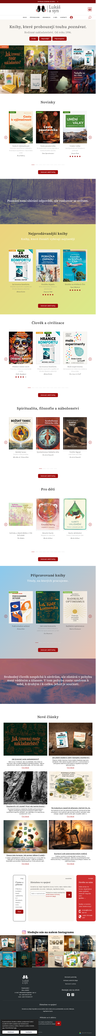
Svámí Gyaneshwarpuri (48, 153)
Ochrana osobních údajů (70, 980)
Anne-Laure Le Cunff (75, 374)
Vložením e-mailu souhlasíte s (55, 894)
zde (3, 1028)
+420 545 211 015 (26, 994)
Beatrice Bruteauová (75, 629)
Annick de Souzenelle (47, 455)
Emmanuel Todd (48, 291)
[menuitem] (24, 17)
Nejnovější (45, 39)
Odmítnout (11, 1032)
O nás (34, 39)
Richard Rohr (25, 457)
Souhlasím (29, 1032)
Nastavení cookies (70, 984)
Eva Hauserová (48, 633)
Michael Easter (21, 291)
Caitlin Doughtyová (21, 374)
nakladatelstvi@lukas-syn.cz (27, 992)
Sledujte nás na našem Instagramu (50, 932)
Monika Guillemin (47, 538)
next (90, 137)
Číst (19, 912)
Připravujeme (59, 39)
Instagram (72, 994)
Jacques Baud (75, 153)
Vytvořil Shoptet (87, 1033)
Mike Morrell (16, 457)
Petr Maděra (20, 538)
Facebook (68, 994)
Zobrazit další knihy (48, 172)
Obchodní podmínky (71, 977)
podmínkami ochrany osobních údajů (53, 895)
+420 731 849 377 (27, 997)
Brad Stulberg (21, 155)
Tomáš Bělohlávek (75, 287)
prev (5, 137)
